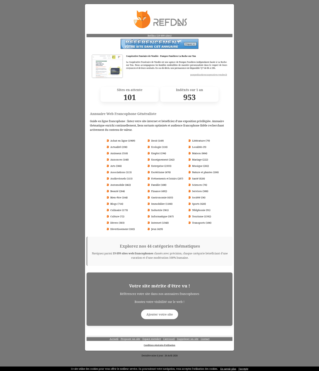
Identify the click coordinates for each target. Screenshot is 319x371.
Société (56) (198, 197)
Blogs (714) (116, 203)
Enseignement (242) (162, 159)
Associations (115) (121, 172)
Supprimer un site (188, 338)
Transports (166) (201, 222)
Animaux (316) (119, 153)
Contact (205, 338)
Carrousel (169, 338)
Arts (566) (116, 165)
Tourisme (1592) (201, 216)
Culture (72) (117, 216)
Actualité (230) (118, 147)
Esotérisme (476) (161, 172)
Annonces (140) (119, 159)
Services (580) (200, 191)
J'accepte (243, 368)
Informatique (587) (162, 216)
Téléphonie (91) (201, 210)
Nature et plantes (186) (205, 172)
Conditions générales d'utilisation (159, 345)
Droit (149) (157, 140)
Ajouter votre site (159, 314)
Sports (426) (199, 203)
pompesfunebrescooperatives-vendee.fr (208, 74)
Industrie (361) (160, 210)
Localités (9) (199, 147)
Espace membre (151, 338)
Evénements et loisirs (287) (167, 178)
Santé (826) (198, 178)
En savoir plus (228, 368)
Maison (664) (199, 153)
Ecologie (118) (159, 147)
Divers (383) (117, 222)
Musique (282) (200, 165)
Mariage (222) (200, 159)
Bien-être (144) (119, 197)
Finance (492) (159, 191)
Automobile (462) (120, 184)
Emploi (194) (158, 153)
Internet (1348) (160, 222)
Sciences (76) (199, 184)
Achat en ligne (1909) (122, 140)
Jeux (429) (157, 229)
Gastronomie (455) (162, 197)
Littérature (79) (201, 140)
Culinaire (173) (119, 210)
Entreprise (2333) (161, 165)
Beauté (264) (117, 191)
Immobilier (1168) (161, 203)
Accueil (114, 338)
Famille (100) (158, 184)
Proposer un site (130, 338)
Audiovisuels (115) (121, 178)
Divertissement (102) (122, 229)
